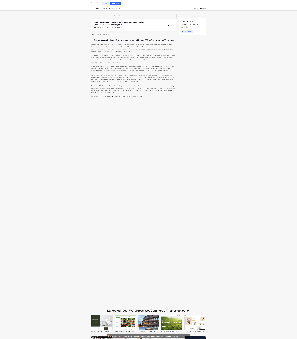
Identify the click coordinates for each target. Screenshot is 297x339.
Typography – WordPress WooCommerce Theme (195, 331)
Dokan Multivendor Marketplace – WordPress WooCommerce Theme (125, 331)
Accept (183, 336)
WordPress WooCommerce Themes (115, 96)
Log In (105, 3)
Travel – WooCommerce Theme (148, 331)
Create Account (115, 3)
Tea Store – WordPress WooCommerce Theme (171, 331)
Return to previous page (200, 8)
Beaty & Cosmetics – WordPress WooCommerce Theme (102, 331)
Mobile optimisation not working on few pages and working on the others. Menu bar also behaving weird (119, 24)
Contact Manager (187, 31)
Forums (97, 8)
